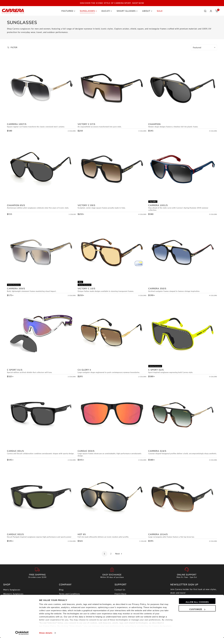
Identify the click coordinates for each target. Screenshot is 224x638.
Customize (195, 609)
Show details (45, 633)
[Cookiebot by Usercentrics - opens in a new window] (22, 633)
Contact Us (120, 589)
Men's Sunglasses (11, 589)
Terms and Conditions (69, 594)
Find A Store (120, 594)
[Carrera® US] (13, 11)
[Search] (205, 11)
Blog (61, 589)
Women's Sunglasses (13, 594)
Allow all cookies (197, 602)
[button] (216, 11)
